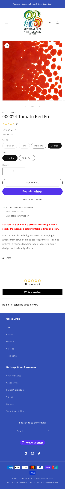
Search (9, 327)
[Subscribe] (48, 431)
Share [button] (8, 257)
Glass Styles (12, 382)
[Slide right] (39, 106)
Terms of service (51, 482)
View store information (17, 215)
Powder (11, 146)
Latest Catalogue (15, 389)
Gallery (10, 341)
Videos (9, 396)
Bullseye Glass (13, 375)
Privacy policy (36, 482)
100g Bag (27, 158)
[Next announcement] (59, 4)
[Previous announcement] (5, 4)
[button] (6, 22)
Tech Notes (12, 355)
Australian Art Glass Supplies (30, 478)
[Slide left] (25, 106)
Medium (38, 145)
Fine (26, 146)
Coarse (54, 145)
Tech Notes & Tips (15, 411)
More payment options (32, 199)
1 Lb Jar (10, 158)
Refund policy (21, 482)
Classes (10, 348)
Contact (10, 334)
